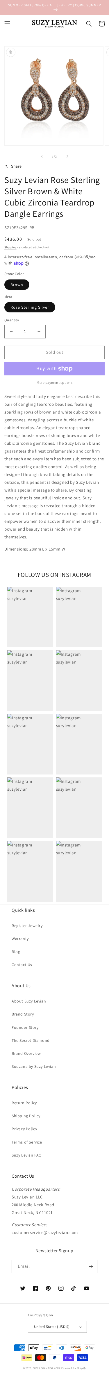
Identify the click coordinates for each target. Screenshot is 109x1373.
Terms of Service (27, 1142)
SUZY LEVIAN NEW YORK (47, 1368)
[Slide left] (41, 156)
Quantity (11, 320)
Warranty (20, 938)
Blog (16, 951)
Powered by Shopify (73, 1368)
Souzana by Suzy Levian (34, 1066)
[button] (7, 23)
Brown (16, 284)
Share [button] (16, 166)
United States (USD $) (51, 1326)
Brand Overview (26, 1053)
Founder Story (25, 1027)
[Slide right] (67, 156)
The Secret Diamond (31, 1040)
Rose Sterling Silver (29, 307)
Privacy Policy (24, 1128)
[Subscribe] (90, 1266)
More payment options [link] (54, 382)
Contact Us (22, 964)
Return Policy (24, 1102)
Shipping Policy (26, 1115)
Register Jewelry (27, 925)
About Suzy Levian (29, 1001)
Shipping (10, 247)
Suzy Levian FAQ (27, 1155)
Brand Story (23, 1014)
